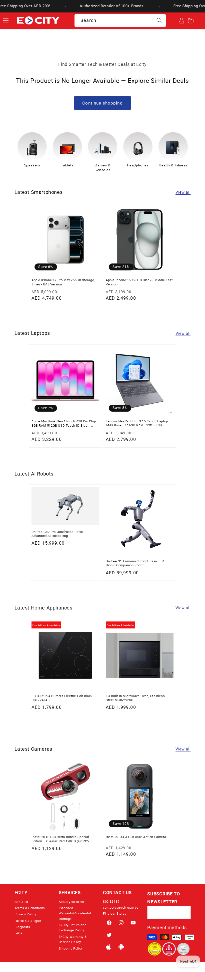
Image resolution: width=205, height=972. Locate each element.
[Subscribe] (184, 912)
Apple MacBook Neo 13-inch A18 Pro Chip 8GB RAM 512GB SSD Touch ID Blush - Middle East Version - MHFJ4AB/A (64, 423)
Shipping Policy (71, 948)
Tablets (32, 165)
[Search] (159, 20)
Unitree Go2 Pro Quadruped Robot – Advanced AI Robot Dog (59, 534)
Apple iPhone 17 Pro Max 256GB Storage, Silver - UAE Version (63, 282)
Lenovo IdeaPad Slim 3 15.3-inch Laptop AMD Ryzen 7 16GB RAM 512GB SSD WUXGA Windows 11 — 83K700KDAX (137, 423)
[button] (36, 893)
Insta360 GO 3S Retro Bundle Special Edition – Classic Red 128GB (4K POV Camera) (61, 839)
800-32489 (111, 901)
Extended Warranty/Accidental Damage (75, 913)
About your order (71, 902)
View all (183, 192)
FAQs (18, 933)
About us (21, 902)
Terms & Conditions (29, 908)
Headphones (103, 165)
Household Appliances (173, 167)
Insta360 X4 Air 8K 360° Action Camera (136, 837)
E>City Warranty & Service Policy (73, 939)
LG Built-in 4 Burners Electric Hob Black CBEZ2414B (62, 698)
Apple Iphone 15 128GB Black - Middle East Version (139, 282)
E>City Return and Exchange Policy (72, 927)
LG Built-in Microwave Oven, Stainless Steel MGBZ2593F (135, 698)
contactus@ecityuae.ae (120, 907)
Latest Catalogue (27, 921)
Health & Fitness (138, 165)
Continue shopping (102, 103)
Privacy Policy (25, 914)
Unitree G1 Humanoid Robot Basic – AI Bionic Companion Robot (136, 563)
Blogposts (22, 927)
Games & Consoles (67, 167)
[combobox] (120, 20)
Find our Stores (114, 913)
